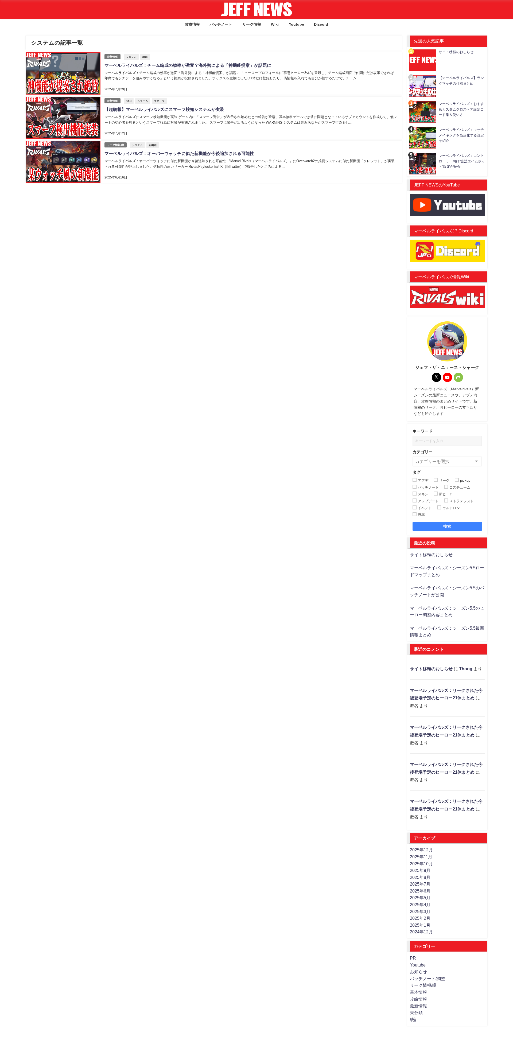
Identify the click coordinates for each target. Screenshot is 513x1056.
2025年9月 (420, 870)
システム (131, 57)
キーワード (423, 431)
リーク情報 (251, 24)
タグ (417, 472)
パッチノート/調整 (427, 978)
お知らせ (418, 971)
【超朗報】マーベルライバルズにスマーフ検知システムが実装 (164, 109)
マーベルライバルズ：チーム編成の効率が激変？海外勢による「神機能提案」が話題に (187, 65)
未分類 (416, 1013)
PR (413, 958)
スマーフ (159, 101)
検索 (447, 526)
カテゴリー (423, 452)
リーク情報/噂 (115, 145)
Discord (321, 24)
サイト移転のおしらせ (431, 554)
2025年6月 (420, 891)
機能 (145, 57)
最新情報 (112, 57)
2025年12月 (421, 850)
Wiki (275, 24)
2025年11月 (421, 857)
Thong (465, 669)
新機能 (153, 145)
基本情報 (418, 992)
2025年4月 (420, 904)
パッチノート (221, 24)
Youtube (296, 24)
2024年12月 (421, 932)
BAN (128, 101)
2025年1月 (420, 925)
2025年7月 (420, 884)
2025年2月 (420, 918)
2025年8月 (420, 877)
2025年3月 (420, 911)
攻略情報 (192, 24)
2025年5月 (420, 897)
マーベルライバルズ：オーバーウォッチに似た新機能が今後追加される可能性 (179, 153)
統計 (414, 1019)
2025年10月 (421, 864)
